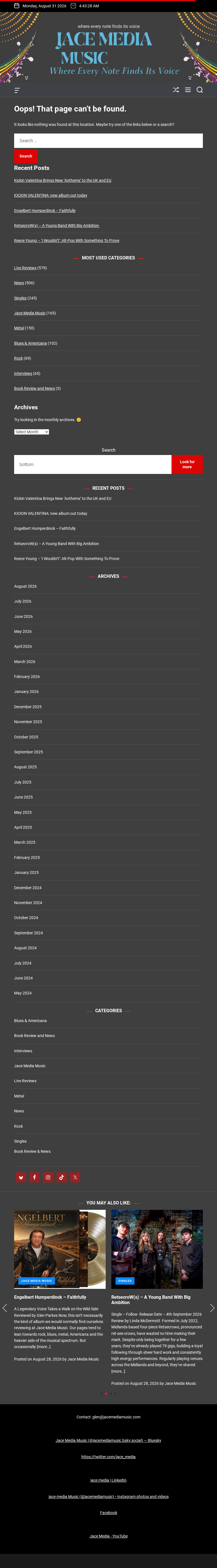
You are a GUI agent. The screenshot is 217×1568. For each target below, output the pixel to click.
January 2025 (26, 872)
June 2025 (23, 797)
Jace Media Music (29, 313)
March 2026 (24, 661)
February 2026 (27, 676)
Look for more (187, 464)
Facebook (108, 1512)
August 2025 (25, 767)
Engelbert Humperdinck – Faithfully (45, 210)
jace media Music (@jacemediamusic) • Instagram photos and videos (109, 1496)
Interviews (23, 373)
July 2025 (22, 782)
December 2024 (28, 887)
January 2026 (26, 691)
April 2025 (23, 827)
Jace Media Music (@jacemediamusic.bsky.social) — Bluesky (108, 1440)
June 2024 (23, 978)
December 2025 (28, 707)
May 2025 (23, 812)
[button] (4, 1308)
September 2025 (28, 752)
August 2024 (25, 948)
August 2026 (25, 586)
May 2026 (23, 631)
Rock (18, 358)
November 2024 (28, 902)
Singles (20, 298)
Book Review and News (34, 388)
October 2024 (26, 917)
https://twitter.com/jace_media (108, 1457)
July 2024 (22, 963)
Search (109, 450)
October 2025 (26, 737)
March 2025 (24, 842)
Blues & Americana (30, 343)
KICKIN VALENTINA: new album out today (50, 195)
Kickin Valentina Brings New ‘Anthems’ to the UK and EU (62, 180)
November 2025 (28, 722)
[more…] (53, 1352)
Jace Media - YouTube (109, 1536)
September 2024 (28, 933)
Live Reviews (25, 268)
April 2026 (23, 646)
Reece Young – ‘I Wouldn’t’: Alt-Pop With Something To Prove (66, 240)
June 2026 (23, 616)
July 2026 (22, 601)
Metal (19, 328)
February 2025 (27, 857)
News (19, 283)
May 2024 (23, 993)
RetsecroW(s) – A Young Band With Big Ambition (57, 225)
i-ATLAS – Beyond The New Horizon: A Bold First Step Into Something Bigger (159, 1299)
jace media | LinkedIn (108, 1480)
